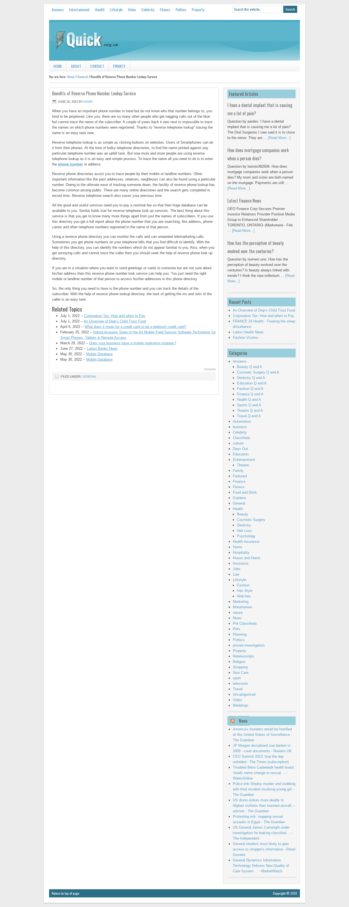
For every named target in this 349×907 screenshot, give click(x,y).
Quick (174, 40)
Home (57, 66)
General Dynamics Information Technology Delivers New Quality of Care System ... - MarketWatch (261, 865)
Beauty (242, 514)
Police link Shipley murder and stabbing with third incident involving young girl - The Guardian (264, 789)
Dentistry (244, 525)
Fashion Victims (245, 338)
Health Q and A (249, 400)
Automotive (242, 421)
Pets (236, 629)
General (82, 76)
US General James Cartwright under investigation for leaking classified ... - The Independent (263, 832)
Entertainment (79, 9)
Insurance (240, 563)
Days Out (240, 449)
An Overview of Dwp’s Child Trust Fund (115, 321)
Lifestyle (116, 9)
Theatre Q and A (250, 410)
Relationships (243, 656)
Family (238, 471)
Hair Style (244, 591)
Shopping (240, 667)
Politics (181, 9)
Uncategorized (244, 694)
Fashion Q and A (250, 389)
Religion (239, 662)
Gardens (239, 498)
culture (238, 443)
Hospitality (241, 552)
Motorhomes (242, 607)
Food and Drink (245, 492)
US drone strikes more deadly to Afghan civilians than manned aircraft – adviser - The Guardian (263, 805)
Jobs (236, 569)
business (240, 427)
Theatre (243, 465)
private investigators (249, 645)
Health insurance (246, 542)
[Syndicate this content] (232, 721)
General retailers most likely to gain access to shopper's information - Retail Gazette (264, 849)
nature (238, 612)
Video (132, 9)
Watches (244, 596)
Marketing (240, 602)
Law (236, 574)
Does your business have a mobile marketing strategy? (132, 343)
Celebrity (147, 9)
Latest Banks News (102, 348)
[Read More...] (279, 138)
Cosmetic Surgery (251, 520)
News (237, 618)
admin (88, 101)
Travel (238, 689)
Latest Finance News (244, 200)
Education (241, 454)
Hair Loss (244, 531)
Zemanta (210, 369)
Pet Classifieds (245, 623)
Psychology (246, 536)
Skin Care (240, 673)
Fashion (243, 585)
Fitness (165, 9)
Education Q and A (252, 383)
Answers (58, 9)
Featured (240, 476)
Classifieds (241, 438)
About (76, 66)
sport (237, 678)
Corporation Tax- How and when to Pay (114, 316)
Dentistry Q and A (251, 378)
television (240, 683)
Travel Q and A (249, 416)
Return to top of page (65, 893)
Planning (239, 634)
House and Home (246, 558)
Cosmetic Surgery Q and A (258, 372)
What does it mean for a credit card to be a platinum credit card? (135, 327)
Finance (239, 481)
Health (99, 9)
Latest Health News (248, 332)
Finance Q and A (250, 394)
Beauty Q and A (249, 367)
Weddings (240, 705)
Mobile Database (99, 354)
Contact (97, 66)
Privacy (119, 66)
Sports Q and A (249, 405)
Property (198, 9)
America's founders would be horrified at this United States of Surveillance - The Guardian (262, 734)
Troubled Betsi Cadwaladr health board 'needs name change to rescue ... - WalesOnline (263, 772)
